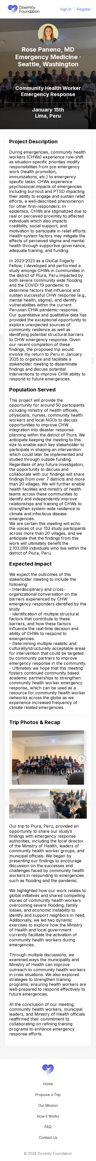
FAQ (48, 1127)
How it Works (48, 1116)
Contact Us (48, 1137)
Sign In (65, 9)
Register (84, 9)
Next (80, 757)
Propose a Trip (48, 1094)
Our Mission (48, 1105)
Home (48, 1084)
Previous (13, 757)
